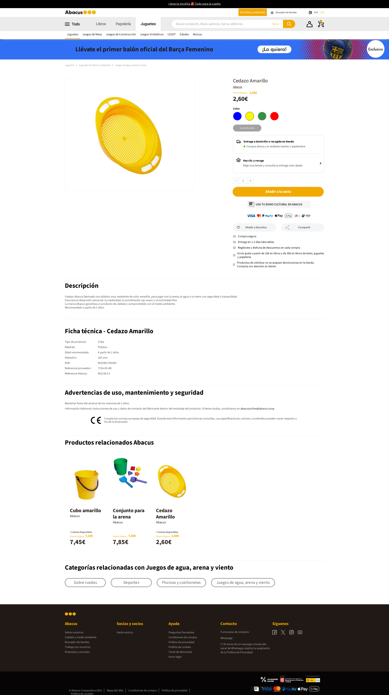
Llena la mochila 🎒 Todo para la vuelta (194, 4)
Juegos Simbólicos (152, 34)
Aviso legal (175, 657)
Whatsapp (226, 638)
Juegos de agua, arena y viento (131, 65)
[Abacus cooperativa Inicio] (81, 14)
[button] (309, 25)
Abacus (237, 87)
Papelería (123, 24)
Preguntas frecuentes (181, 632)
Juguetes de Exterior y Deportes (95, 65)
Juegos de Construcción (121, 34)
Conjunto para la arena (128, 513)
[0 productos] (321, 26)
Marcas (197, 34)
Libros (101, 24)
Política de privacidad (181, 642)
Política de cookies (180, 647)
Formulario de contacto (234, 632)
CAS (322, 12)
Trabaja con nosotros (77, 647)
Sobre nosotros (74, 632)
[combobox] (215, 24)
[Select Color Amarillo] (249, 116)
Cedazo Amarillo (165, 513)
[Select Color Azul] (237, 116)
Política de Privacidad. (240, 652)
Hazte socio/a (125, 632)
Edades (184, 34)
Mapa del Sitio (115, 691)
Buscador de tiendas (77, 642)
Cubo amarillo (85, 510)
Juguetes (148, 24)
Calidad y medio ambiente (80, 637)
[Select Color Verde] (262, 116)
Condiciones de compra (183, 637)
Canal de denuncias (180, 652)
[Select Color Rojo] (274, 116)
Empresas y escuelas (77, 652)
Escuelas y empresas (252, 12)
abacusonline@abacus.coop (257, 409)
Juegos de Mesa (92, 34)
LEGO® (172, 34)
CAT (316, 12)
